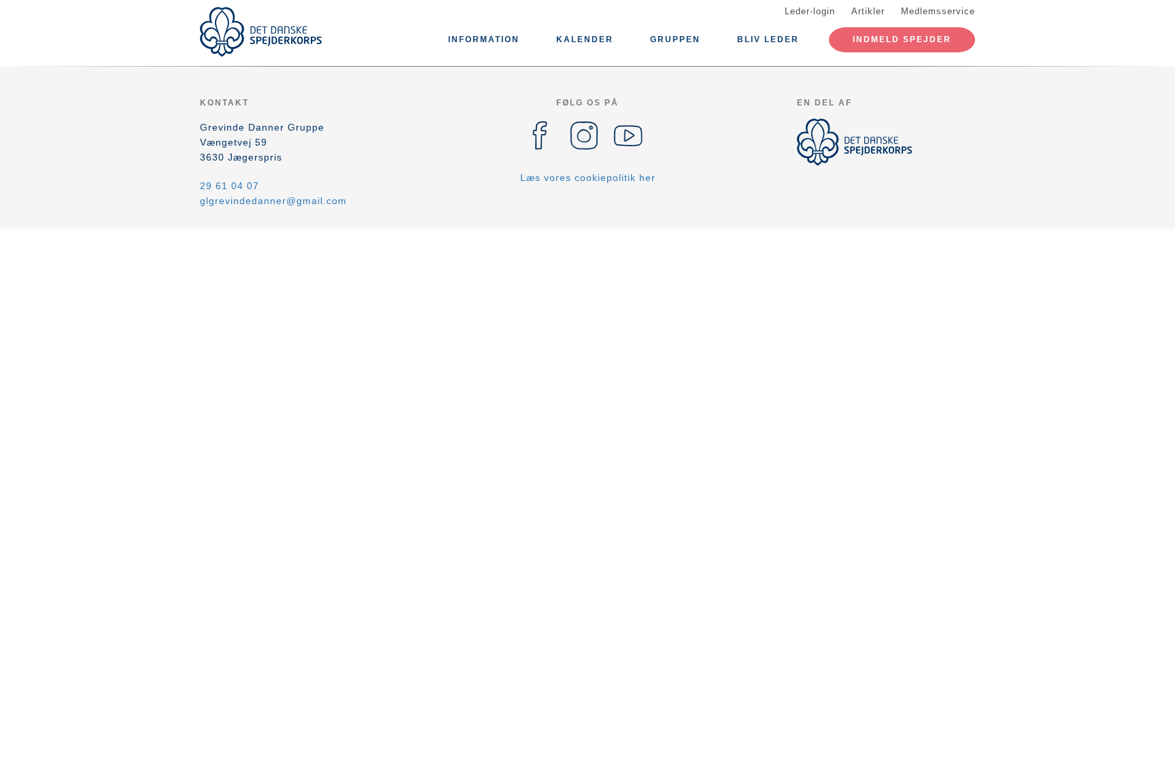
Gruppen (675, 39)
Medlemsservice (938, 11)
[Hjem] (261, 32)
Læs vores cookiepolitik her (587, 177)
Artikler (868, 11)
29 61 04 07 (229, 185)
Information (484, 39)
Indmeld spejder (902, 39)
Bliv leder (768, 39)
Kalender (584, 39)
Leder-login (810, 11)
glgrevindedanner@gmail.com (273, 200)
